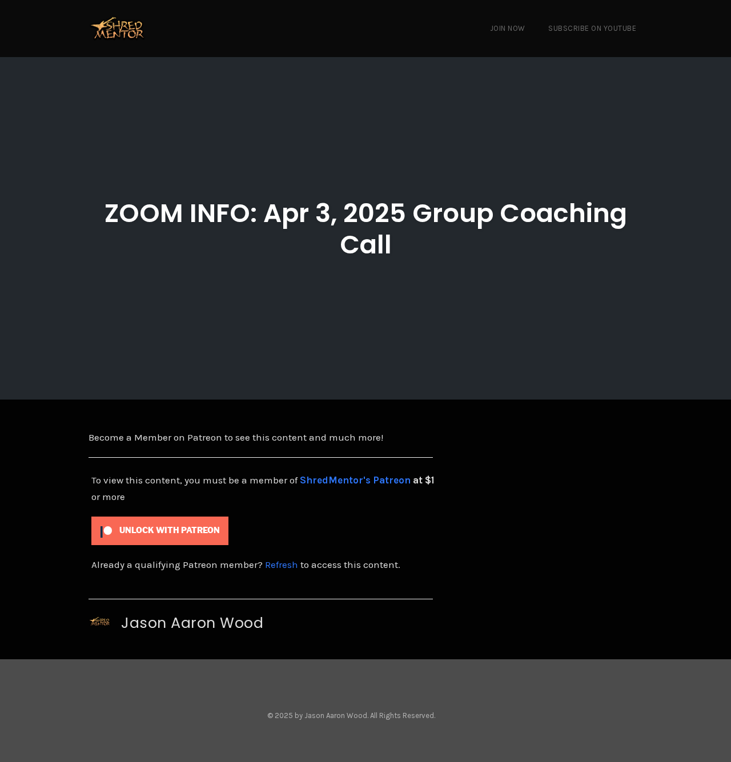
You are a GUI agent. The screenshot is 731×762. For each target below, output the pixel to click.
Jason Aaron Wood (192, 622)
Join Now (507, 28)
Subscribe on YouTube (592, 28)
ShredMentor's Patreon (355, 480)
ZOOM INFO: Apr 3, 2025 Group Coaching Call (366, 229)
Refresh (281, 564)
